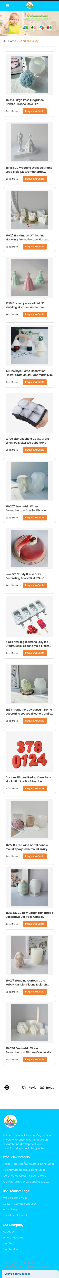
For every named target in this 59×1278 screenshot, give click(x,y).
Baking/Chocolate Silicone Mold (24, 1170)
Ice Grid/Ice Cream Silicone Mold (24, 1176)
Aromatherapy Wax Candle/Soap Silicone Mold (25, 1182)
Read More (12, 111)
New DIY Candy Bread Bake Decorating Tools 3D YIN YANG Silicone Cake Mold (25, 578)
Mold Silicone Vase (15, 1198)
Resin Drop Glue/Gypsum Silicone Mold (28, 1164)
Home (12, 41)
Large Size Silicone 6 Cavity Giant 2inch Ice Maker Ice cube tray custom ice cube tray (27, 443)
